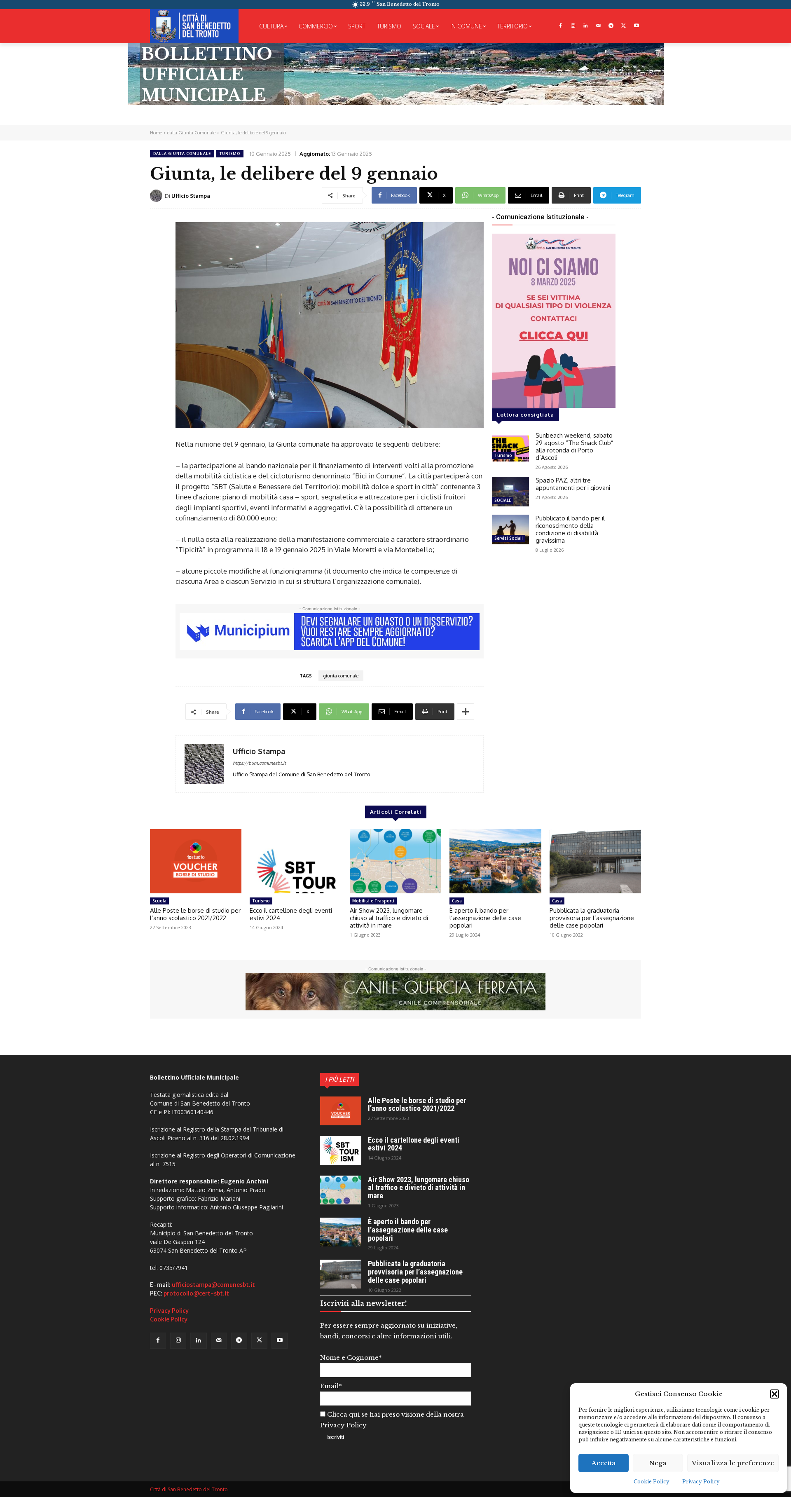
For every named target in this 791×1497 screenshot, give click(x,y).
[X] (623, 26)
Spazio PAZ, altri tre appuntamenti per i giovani (573, 484)
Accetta (604, 1463)
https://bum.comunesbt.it (259, 763)
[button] (774, 1394)
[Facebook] (560, 26)
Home (156, 133)
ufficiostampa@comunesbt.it (213, 1284)
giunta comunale (340, 676)
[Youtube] (636, 26)
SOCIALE (502, 500)
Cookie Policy (651, 1481)
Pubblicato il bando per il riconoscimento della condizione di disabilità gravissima (570, 529)
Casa (457, 901)
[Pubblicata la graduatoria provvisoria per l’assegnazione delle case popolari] (595, 861)
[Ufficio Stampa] (157, 196)
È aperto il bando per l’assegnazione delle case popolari (485, 918)
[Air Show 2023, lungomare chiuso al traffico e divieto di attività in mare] (395, 861)
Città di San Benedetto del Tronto (189, 1489)
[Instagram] (573, 26)
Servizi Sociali (508, 538)
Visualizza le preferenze (733, 1463)
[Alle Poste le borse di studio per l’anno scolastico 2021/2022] (195, 861)
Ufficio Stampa (190, 195)
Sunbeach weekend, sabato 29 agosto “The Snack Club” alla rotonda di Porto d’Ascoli (574, 446)
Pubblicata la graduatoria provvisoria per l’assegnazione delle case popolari (592, 918)
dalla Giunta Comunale (191, 133)
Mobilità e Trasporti (373, 901)
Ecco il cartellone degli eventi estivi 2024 (291, 914)
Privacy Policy (701, 1481)
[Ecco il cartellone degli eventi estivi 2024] (295, 861)
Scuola (159, 901)
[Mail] (598, 26)
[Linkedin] (585, 26)
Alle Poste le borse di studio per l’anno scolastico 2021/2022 (195, 914)
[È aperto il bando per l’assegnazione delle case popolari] (495, 861)
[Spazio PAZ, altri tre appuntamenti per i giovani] (510, 491)
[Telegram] (611, 26)
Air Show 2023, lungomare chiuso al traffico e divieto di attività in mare (389, 918)
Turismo (230, 153)
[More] (465, 711)
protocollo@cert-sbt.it (196, 1293)
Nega (658, 1463)
